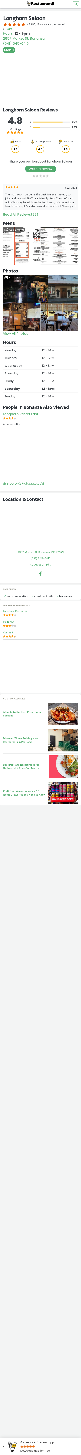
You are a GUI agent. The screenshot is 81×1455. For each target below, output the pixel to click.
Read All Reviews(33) (20, 214)
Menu (9, 50)
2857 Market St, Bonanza (24, 38)
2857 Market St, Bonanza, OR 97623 (41, 552)
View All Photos (15, 333)
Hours (8, 33)
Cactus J (8, 632)
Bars (9, 29)
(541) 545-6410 (16, 43)
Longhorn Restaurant (20, 414)
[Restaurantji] (40, 4)
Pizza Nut (8, 621)
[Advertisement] (40, 78)
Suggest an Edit (40, 564)
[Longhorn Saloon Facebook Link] (40, 574)
